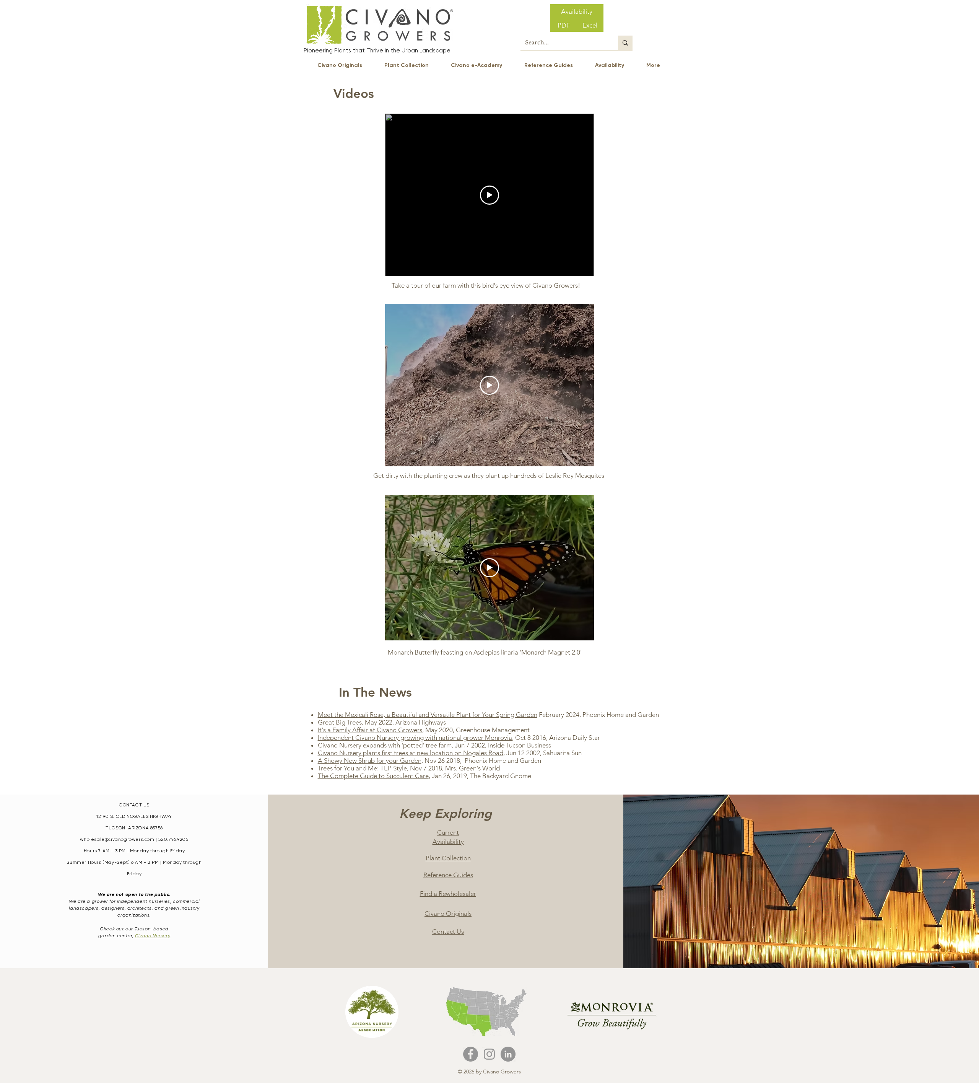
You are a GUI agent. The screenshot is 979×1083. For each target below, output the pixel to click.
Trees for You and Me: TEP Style (362, 768)
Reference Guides (448, 875)
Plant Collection (448, 858)
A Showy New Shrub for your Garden (369, 760)
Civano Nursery (152, 935)
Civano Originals (448, 913)
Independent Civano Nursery (359, 737)
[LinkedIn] (508, 1054)
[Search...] (625, 43)
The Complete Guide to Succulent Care (373, 776)
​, (385, 745)
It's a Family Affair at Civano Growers (370, 730)
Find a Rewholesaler (448, 893)
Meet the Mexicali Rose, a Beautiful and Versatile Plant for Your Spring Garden (427, 714)
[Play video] (489, 195)
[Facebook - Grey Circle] (470, 1054)
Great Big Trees (340, 722)
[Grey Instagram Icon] (489, 1054)
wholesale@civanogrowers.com (117, 839)
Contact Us (448, 931)
